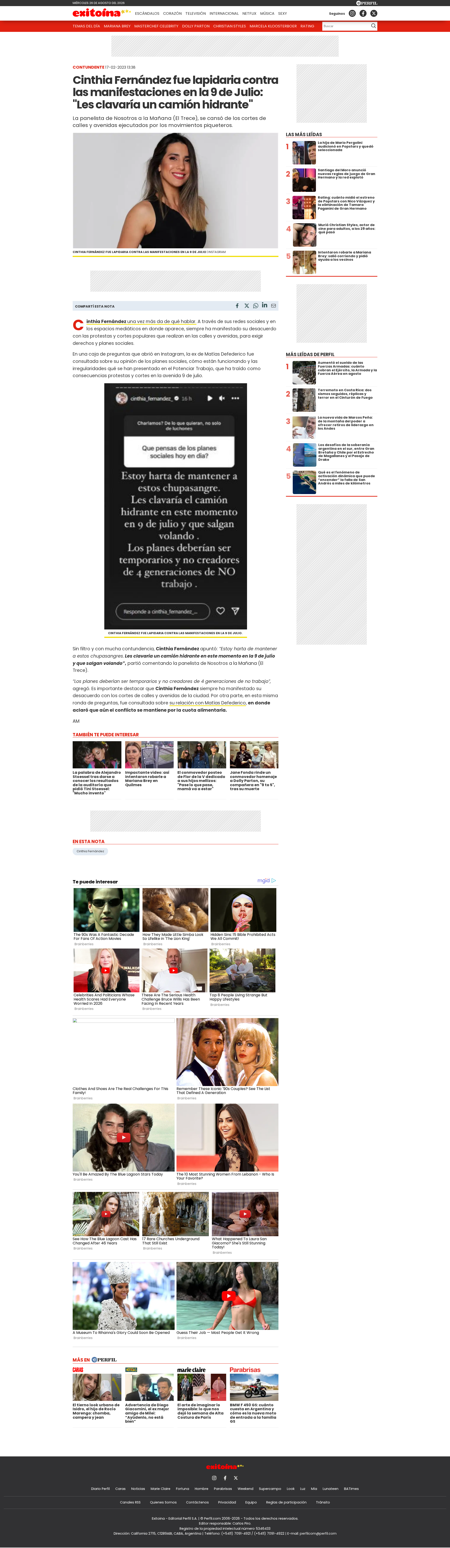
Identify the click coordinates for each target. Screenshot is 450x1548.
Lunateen (330, 1488)
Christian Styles (229, 26)
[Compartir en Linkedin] (264, 305)
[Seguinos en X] (373, 13)
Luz (302, 1488)
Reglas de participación (286, 1502)
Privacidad (227, 1502)
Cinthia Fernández (90, 851)
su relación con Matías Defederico (207, 703)
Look (291, 1488)
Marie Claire (160, 1488)
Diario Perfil (100, 1488)
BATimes (351, 1488)
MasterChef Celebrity (156, 26)
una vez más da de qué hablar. (141, 321)
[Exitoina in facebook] (363, 13)
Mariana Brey (117, 26)
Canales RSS (130, 1502)
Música (267, 13)
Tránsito (323, 1502)
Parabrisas (223, 1488)
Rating (307, 26)
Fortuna (182, 1488)
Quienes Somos (163, 1502)
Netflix (249, 13)
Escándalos (147, 13)
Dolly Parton (196, 26)
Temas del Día (86, 26)
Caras (120, 1488)
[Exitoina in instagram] (352, 13)
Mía (314, 1488)
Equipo (251, 1502)
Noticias (138, 1488)
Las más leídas (304, 134)
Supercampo (270, 1488)
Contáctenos (197, 1502)
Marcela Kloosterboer (273, 26)
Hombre (201, 1488)
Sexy (282, 13)
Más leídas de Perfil (310, 354)
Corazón (172, 13)
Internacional (224, 13)
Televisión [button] (195, 13)
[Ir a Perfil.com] (366, 4)
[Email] (273, 306)
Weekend (245, 1488)
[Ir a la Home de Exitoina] (102, 13)
